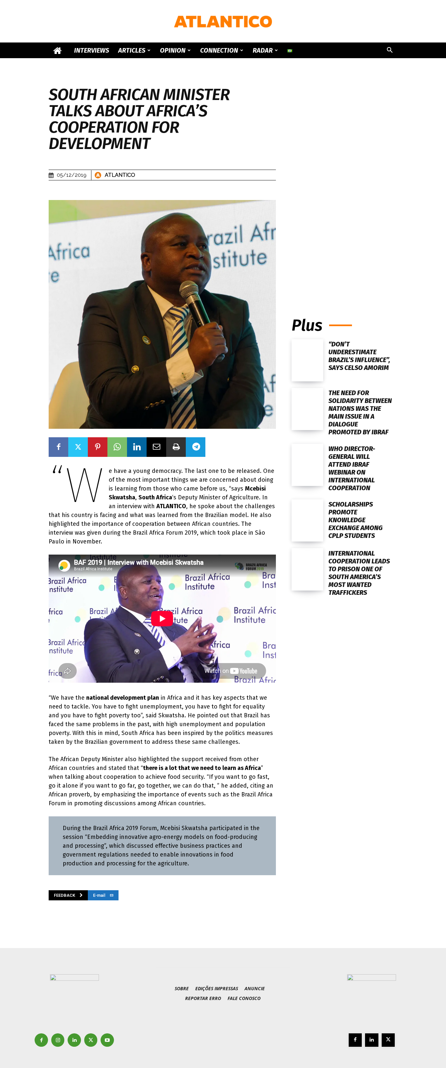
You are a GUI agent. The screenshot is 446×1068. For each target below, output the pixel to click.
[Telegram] (195, 447)
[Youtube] (107, 1040)
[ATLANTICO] (223, 21)
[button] (389, 51)
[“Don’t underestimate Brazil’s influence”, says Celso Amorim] (307, 360)
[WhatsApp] (117, 447)
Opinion (172, 50)
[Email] (156, 447)
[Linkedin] (137, 447)
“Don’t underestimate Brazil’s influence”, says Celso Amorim (359, 356)
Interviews (91, 50)
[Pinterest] (97, 447)
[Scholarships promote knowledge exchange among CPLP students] (307, 520)
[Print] (176, 447)
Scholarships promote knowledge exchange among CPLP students (355, 520)
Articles (131, 50)
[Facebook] (58, 447)
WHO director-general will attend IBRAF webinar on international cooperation (351, 468)
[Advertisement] (344, 241)
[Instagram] (58, 1040)
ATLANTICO (120, 175)
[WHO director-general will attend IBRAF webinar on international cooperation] (307, 465)
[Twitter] (78, 447)
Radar (263, 50)
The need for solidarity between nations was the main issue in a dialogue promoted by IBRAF (360, 412)
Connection (219, 50)
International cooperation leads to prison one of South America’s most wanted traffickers (359, 572)
